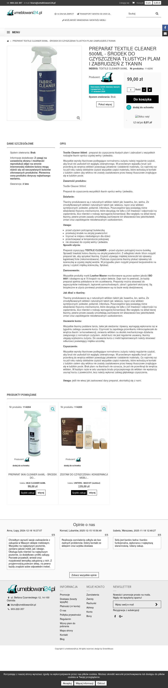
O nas (63, 610)
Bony (89, 616)
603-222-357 (16, 2)
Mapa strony (66, 630)
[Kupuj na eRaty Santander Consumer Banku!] (142, 116)
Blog (62, 639)
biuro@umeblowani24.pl (43, 2)
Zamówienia (92, 594)
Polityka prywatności (70, 614)
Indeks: (93, 68)
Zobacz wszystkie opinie (84, 575)
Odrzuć (101, 683)
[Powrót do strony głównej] (8, 41)
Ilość (138, 89)
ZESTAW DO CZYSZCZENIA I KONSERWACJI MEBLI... (84, 476)
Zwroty (90, 598)
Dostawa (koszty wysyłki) (68, 600)
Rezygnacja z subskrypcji (126, 610)
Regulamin (65, 619)
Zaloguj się (124, 2)
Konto (89, 611)
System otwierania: (99, 96)
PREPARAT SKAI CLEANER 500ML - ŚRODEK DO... (32, 476)
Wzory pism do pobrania (67, 625)
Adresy (90, 607)
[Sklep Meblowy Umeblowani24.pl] (24, 12)
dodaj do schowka (143, 107)
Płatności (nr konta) (70, 606)
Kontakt (64, 634)
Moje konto (95, 587)
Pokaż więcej (105, 104)
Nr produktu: (137, 68)
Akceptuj (67, 683)
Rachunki (91, 603)
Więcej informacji (84, 683)
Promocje (65, 594)
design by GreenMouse (103, 648)
